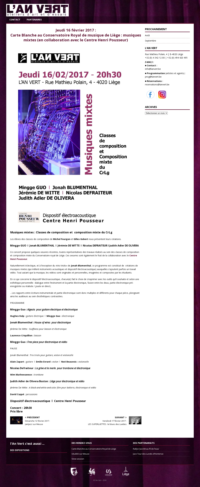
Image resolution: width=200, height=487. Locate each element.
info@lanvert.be (153, 68)
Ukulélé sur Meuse (80, 453)
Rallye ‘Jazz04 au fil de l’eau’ (146, 448)
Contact (14, 19)
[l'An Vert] (37, 14)
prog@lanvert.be (153, 76)
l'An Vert (98, 480)
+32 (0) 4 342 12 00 (155, 57)
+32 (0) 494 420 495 (177, 57)
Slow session (78, 458)
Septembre (150, 40)
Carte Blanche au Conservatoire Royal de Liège (94, 448)
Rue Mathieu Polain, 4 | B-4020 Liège (164, 54)
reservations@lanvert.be (157, 84)
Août (147, 35)
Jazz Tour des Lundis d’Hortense (148, 453)
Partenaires (34, 19)
